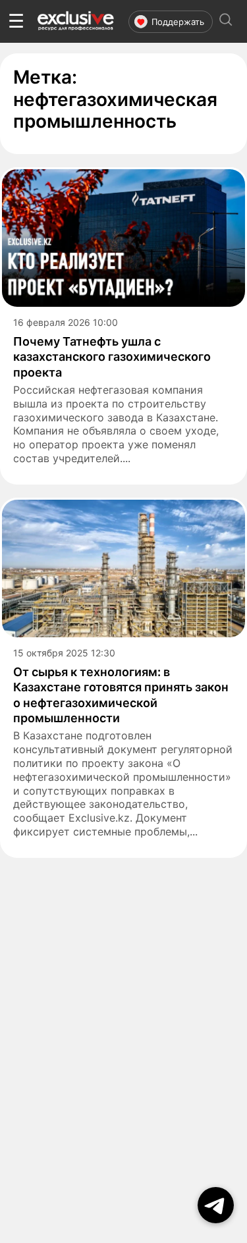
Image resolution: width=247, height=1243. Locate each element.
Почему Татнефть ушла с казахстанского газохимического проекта (112, 356)
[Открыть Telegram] (216, 1205)
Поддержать (177, 21)
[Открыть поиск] (226, 21)
